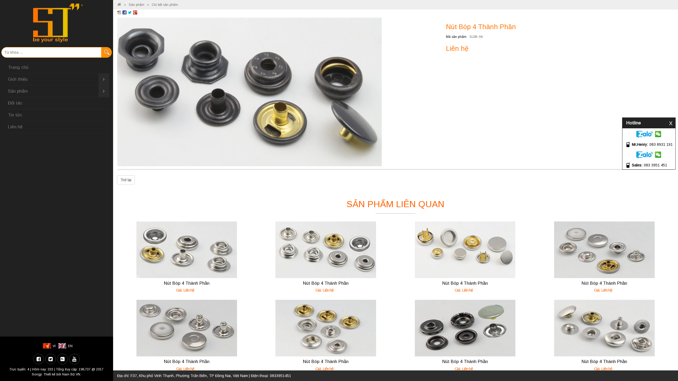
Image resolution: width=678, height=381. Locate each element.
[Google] (62, 359)
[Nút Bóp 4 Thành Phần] (249, 91)
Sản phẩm (18, 91)
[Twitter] (50, 359)
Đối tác (15, 103)
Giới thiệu (18, 79)
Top (665, 362)
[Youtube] (74, 359)
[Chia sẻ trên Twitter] (130, 12)
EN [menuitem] (70, 346)
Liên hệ (15, 126)
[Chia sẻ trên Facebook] (124, 12)
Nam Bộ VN (71, 374)
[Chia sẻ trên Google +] (135, 12)
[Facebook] (38, 359)
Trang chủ (18, 67)
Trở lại (126, 180)
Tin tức (15, 114)
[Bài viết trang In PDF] (119, 12)
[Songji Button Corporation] (119, 5)
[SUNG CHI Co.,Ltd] (56, 23)
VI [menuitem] (54, 346)
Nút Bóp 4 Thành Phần (186, 283)
